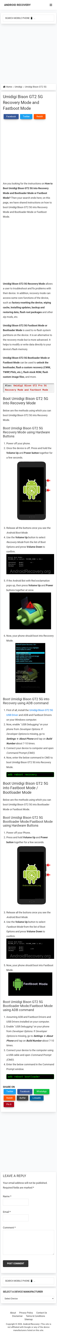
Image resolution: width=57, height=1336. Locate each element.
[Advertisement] (28, 53)
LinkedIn (37, 1098)
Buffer (23, 1098)
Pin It (8, 1104)
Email (7, 1211)
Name (7, 1196)
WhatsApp (42, 1091)
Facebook (25, 1091)
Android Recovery (17, 5)
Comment (9, 1227)
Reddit (9, 1098)
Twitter (9, 1091)
